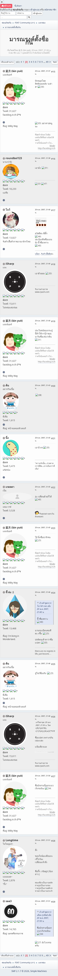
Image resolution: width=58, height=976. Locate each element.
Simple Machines (38, 971)
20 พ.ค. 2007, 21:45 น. (42, 439)
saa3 (9, 901)
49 (47, 61)
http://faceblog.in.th (46, 148)
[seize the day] (4, 424)
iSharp (10, 263)
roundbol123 (14, 158)
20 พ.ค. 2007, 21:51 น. (42, 841)
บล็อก (37, 253)
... (44, 61)
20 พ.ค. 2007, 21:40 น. (42, 211)
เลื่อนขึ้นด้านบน (7, 955)
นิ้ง (7, 438)
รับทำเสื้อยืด (46, 253)
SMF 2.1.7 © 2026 (20, 971)
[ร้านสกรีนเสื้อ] (4, 249)
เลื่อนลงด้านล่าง (7, 62)
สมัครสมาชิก (50, 9)
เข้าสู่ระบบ (34, 9)
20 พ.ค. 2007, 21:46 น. (42, 593)
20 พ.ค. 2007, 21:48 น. (42, 717)
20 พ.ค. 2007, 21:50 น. (42, 777)
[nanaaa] (4, 200)
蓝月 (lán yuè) (14, 71)
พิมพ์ (55, 62)
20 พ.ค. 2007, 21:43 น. (42, 386)
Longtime (12, 840)
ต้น (7, 385)
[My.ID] (4, 477)
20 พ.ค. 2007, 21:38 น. (42, 159)
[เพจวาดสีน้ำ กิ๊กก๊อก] (4, 891)
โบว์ (8, 209)
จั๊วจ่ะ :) (10, 592)
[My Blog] (4, 518)
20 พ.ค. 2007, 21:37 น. (42, 72)
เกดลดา (10, 487)
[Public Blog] (4, 122)
